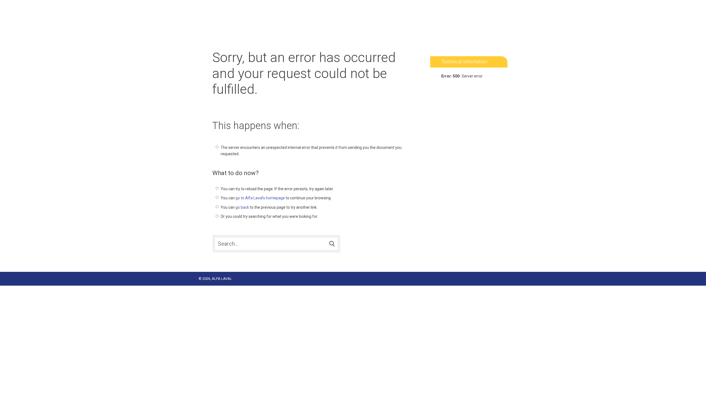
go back (242, 207)
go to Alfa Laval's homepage (260, 198)
